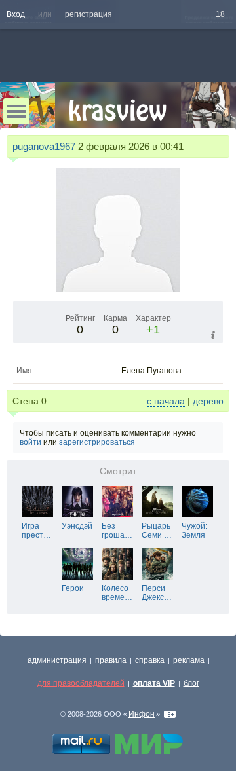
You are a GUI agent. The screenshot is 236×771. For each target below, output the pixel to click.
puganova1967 (43, 146)
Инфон (141, 714)
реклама (189, 660)
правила (111, 660)
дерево (208, 401)
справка (150, 660)
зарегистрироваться (97, 442)
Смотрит (118, 471)
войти (30, 442)
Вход (16, 14)
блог (191, 683)
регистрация (88, 14)
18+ (222, 14)
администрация (57, 660)
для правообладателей (81, 683)
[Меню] (16, 111)
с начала (166, 401)
